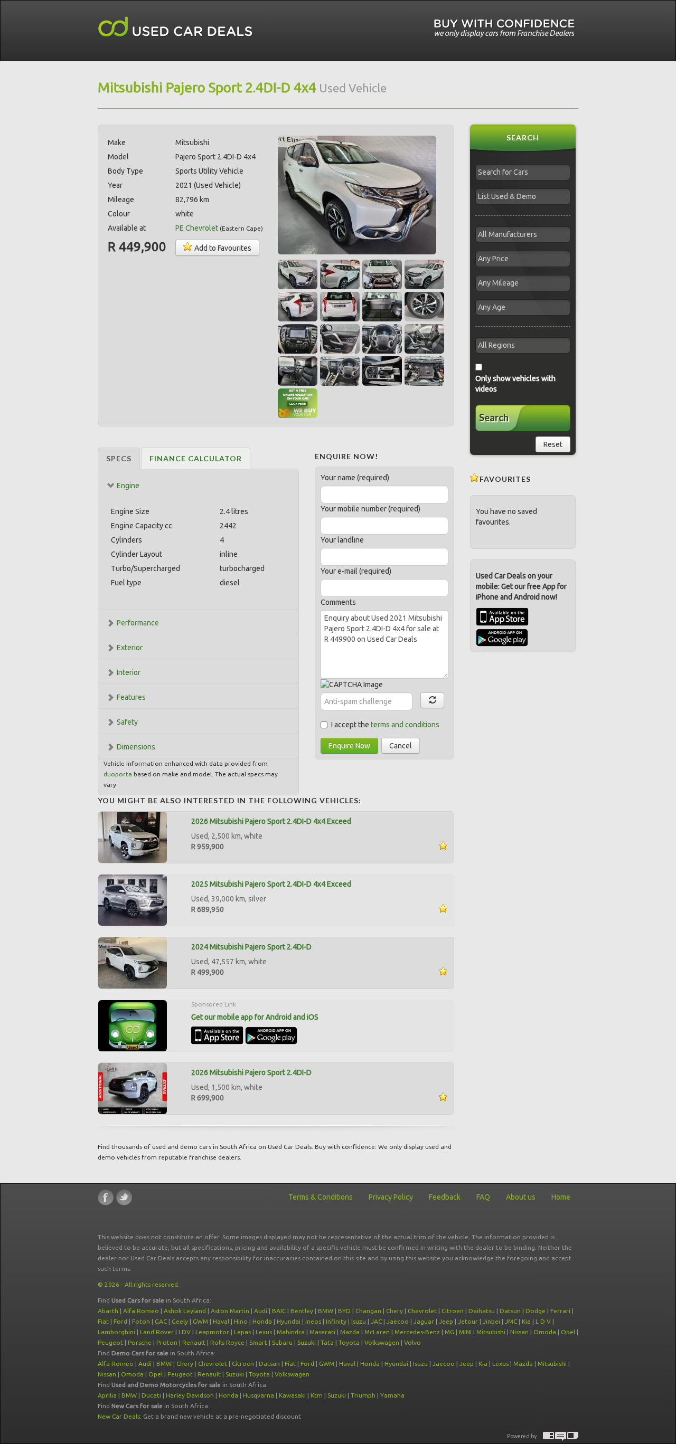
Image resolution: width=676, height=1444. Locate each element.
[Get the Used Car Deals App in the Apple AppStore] (217, 1035)
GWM (200, 1321)
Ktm (317, 1395)
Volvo (412, 1342)
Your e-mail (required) (356, 571)
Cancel (400, 746)
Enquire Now (349, 746)
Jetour (468, 1321)
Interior (128, 672)
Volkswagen (381, 1342)
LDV (185, 1331)
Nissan (519, 1331)
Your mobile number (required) (370, 509)
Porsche (140, 1342)
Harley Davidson (190, 1395)
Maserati (322, 1331)
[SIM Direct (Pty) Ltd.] (572, 1436)
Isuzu (358, 1321)
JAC (376, 1321)
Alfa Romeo (141, 1310)
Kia (526, 1321)
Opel (568, 1331)
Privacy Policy (391, 1197)
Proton (166, 1342)
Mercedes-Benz (417, 1331)
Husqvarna (258, 1395)
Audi (260, 1310)
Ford (120, 1321)
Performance (138, 623)
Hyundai (289, 1321)
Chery (394, 1310)
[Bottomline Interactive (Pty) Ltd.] (548, 1436)
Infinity (336, 1321)
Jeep (446, 1321)
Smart (258, 1342)
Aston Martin (230, 1310)
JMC (511, 1321)
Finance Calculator (195, 458)
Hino (241, 1321)
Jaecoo (398, 1321)
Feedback (445, 1197)
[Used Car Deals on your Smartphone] (132, 1025)
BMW (325, 1310)
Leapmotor (212, 1331)
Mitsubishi (490, 1331)
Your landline (342, 540)
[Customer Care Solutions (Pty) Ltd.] (560, 1436)
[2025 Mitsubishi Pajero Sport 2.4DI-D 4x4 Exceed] (132, 899)
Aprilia (107, 1395)
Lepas (242, 1331)
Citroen (453, 1310)
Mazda (350, 1331)
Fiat (103, 1321)
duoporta (118, 774)
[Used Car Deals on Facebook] (106, 1197)
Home (560, 1197)
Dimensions (136, 747)
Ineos (313, 1321)
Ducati (151, 1395)
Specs (119, 458)
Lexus (264, 1331)
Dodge (535, 1310)
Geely (180, 1321)
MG (449, 1331)
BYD (344, 1310)
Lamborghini (116, 1331)
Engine (128, 485)
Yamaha (392, 1395)
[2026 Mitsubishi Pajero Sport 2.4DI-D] (132, 1088)
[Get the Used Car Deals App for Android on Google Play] (271, 1035)
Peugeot (110, 1342)
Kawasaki (292, 1395)
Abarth (108, 1310)
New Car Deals (119, 1416)
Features (131, 697)
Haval (221, 1321)
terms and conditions (405, 724)
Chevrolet (422, 1310)
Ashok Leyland (185, 1310)
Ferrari (560, 1310)
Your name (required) (355, 477)
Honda (262, 1321)
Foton (141, 1321)
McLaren (377, 1331)
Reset (552, 444)
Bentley (301, 1310)
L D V (543, 1321)
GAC (161, 1321)
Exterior (130, 647)
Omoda (544, 1331)
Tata (327, 1342)
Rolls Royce (227, 1342)
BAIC (279, 1310)
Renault (193, 1342)
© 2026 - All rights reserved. (139, 1284)
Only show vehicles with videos (515, 383)
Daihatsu (481, 1310)
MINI (465, 1331)
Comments (338, 602)
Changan (368, 1310)
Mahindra (291, 1331)
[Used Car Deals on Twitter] (124, 1197)
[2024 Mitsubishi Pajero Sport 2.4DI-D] (132, 962)
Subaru (282, 1342)
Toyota (349, 1342)
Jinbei (491, 1321)
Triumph (363, 1395)
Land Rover (157, 1331)
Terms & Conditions (320, 1197)
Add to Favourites (222, 248)
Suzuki (306, 1342)
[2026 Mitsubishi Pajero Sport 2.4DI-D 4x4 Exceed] (132, 836)
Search (494, 417)
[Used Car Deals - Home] (175, 27)
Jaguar (424, 1321)
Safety (127, 722)
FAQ (483, 1197)
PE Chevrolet (196, 228)
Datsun (510, 1310)
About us (521, 1197)
